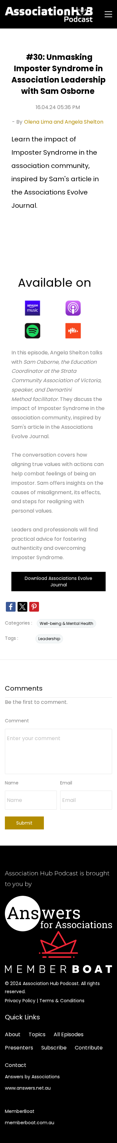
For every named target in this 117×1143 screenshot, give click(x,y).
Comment (17, 720)
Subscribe (54, 1047)
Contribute (89, 1047)
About (12, 1034)
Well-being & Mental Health (66, 623)
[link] (11, 607)
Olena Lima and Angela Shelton (63, 122)
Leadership (49, 638)
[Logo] (49, 14)
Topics (37, 1034)
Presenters (19, 1047)
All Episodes (69, 1034)
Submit (24, 823)
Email (66, 783)
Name (12, 783)
